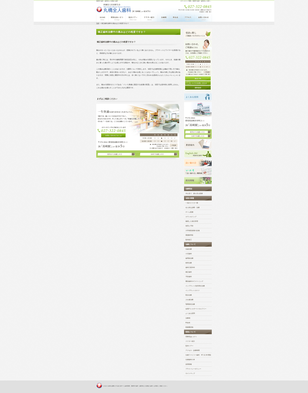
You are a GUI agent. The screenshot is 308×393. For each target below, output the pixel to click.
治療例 (188, 318)
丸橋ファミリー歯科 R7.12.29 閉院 (198, 355)
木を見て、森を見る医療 (194, 193)
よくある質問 (190, 313)
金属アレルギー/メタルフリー (196, 309)
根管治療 (189, 263)
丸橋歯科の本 (190, 359)
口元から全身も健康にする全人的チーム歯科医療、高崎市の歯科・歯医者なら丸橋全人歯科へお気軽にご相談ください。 (135, 386)
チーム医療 (189, 212)
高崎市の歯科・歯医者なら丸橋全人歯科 (107, 1)
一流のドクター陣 (192, 203)
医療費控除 (189, 327)
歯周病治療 (189, 258)
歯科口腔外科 (190, 267)
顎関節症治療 (190, 304)
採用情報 (189, 364)
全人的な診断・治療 (193, 207)
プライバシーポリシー (193, 369)
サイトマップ (190, 373)
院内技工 (189, 240)
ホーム (102, 18)
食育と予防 (189, 226)
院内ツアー (189, 346)
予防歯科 (189, 276)
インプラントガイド (193, 290)
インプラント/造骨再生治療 (195, 286)
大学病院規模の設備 (193, 230)
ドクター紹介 (190, 341)
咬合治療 (189, 295)
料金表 (188, 323)
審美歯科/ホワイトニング (194, 281)
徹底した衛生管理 (192, 221)
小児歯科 (189, 254)
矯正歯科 (189, 272)
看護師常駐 (189, 235)
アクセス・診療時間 (193, 350)
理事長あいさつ (191, 337)
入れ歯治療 (189, 300)
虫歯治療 (189, 249)
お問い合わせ (203, 18)
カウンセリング (191, 217)
